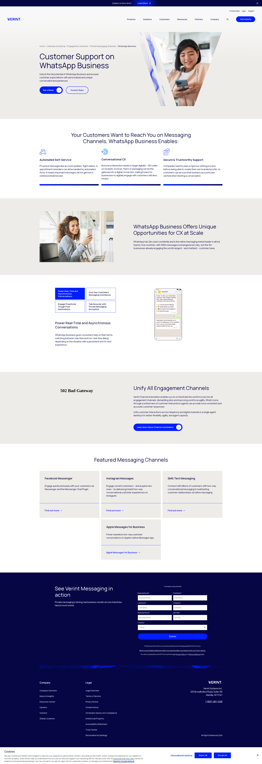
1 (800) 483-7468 (213, 701)
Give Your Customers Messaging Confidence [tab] (100, 293)
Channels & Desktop (57, 46)
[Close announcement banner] (257, 3)
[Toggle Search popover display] (227, 19)
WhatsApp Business (127, 46)
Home (43, 46)
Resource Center (47, 701)
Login (244, 11)
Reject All (203, 755)
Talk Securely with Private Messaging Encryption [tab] (97, 307)
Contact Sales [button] (77, 90)
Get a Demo (245, 19)
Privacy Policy (181, 654)
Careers (43, 707)
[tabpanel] (131, 317)
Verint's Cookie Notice (124, 761)
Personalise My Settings (96, 735)
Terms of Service (194, 654)
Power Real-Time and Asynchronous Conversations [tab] (68, 294)
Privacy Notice (92, 701)
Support (251, 11)
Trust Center (91, 729)
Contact (43, 713)
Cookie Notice (92, 707)
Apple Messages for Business (121, 552)
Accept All (222, 755)
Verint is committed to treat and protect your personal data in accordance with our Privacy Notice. (172, 650)
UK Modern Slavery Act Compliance (101, 713)
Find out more (52, 510)
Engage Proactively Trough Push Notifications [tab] (67, 307)
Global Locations (47, 718)
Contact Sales (235, 11)
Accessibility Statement (96, 724)
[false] (258, 755)
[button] (51, 90)
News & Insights (47, 696)
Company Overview (48, 690)
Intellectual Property (95, 718)
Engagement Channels (79, 46)
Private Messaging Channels (103, 46)
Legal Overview (92, 690)
